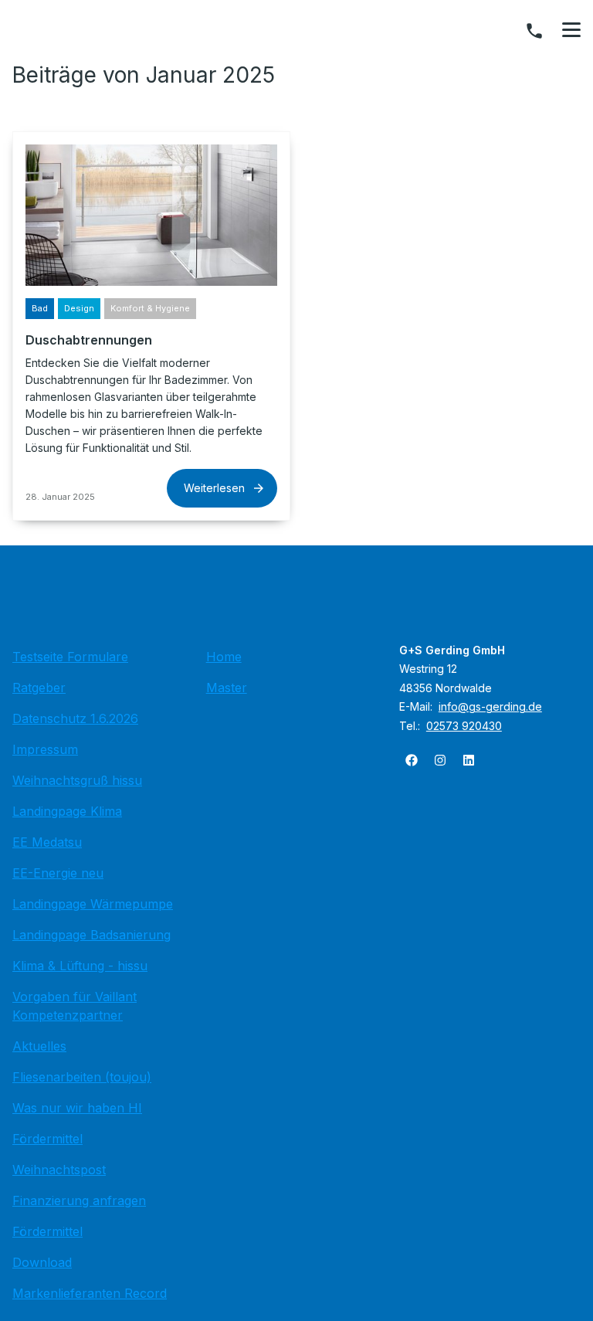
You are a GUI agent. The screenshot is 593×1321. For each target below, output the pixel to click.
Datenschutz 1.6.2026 (75, 718)
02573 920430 (464, 725)
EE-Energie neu (57, 873)
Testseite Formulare (70, 656)
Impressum (45, 749)
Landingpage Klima (67, 811)
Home (224, 656)
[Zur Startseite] (296, 601)
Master (226, 687)
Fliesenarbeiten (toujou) (81, 1077)
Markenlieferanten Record (89, 1293)
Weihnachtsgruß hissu (77, 780)
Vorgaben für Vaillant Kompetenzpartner (74, 1006)
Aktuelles (39, 1046)
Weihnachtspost (59, 1169)
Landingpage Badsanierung (91, 934)
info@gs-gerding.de (490, 706)
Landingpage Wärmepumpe (92, 904)
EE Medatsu (47, 842)
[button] (571, 30)
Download (42, 1262)
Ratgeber (39, 687)
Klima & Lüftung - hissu (79, 965)
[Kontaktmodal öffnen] (534, 31)
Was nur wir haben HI (77, 1108)
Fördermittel (47, 1138)
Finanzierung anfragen (79, 1200)
